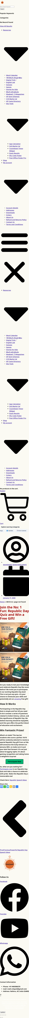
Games (8, 87)
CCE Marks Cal (11, 99)
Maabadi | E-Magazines (15, 94)
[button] (14, 257)
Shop (5, 160)
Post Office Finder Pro (17, 158)
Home (2, 602)
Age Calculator (15, 144)
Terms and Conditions (14, 224)
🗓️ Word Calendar (19, 530)
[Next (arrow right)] (2, 1017)
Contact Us (10, 222)
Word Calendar (12, 75)
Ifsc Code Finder (15, 156)
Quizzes (9, 85)
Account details (12, 208)
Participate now (6, 769)
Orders (9, 215)
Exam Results (14, 153)
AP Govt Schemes (12, 97)
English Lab (10, 82)
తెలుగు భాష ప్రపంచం (12, 92)
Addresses (10, 210)
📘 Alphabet (7, 530)
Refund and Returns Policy (16, 220)
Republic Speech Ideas (18, 780)
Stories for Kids (12, 89)
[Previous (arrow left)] (0, 1017)
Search (2, 9)
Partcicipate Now (14, 761)
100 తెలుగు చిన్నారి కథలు (14, 78)
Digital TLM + (11, 80)
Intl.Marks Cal (14, 146)
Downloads (10, 213)
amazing (17, 699)
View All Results (6, 26)
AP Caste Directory (13, 101)
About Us (9, 217)
